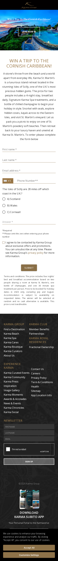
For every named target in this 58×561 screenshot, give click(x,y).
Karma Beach (11, 333)
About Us (9, 355)
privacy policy (35, 252)
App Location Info (41, 395)
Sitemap (36, 391)
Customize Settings (29, 555)
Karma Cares (11, 342)
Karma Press (11, 381)
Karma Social (11, 412)
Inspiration (10, 386)
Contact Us (37, 369)
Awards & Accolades (15, 399)
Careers (35, 373)
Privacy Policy (39, 378)
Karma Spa (10, 338)
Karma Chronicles (14, 407)
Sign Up (29, 461)
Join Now (28, 31)
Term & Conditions (42, 382)
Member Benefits (39, 329)
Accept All (29, 547)
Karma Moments (13, 394)
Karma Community (14, 377)
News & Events (12, 403)
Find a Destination (14, 329)
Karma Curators (13, 351)
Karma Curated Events (17, 373)
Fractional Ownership (41, 347)
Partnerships (36, 333)
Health (35, 386)
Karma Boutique (13, 346)
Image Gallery (12, 390)
